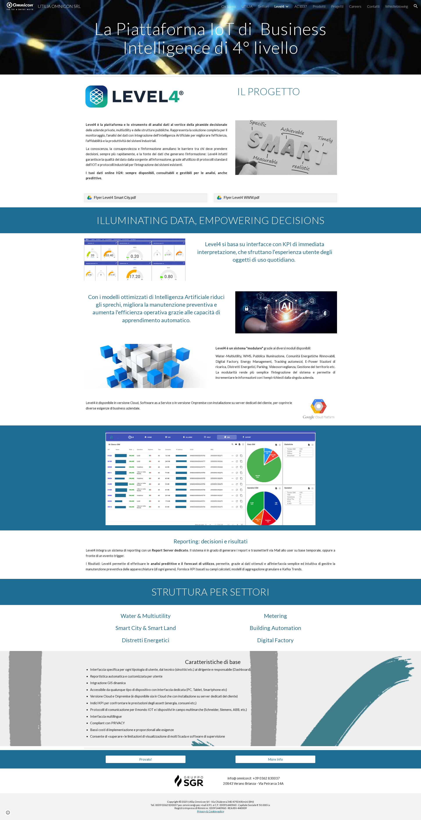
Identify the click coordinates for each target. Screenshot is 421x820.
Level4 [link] (279, 6)
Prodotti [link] (319, 6)
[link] (145, 197)
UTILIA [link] (247, 6)
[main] (210, 37)
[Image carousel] (210, 478)
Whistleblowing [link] (396, 6)
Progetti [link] (337, 6)
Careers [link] (355, 6)
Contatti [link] (373, 6)
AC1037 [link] (300, 6)
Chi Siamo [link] (228, 6)
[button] (415, 6)
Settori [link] (263, 6)
